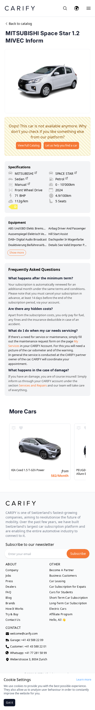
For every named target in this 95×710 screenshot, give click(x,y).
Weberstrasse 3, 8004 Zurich (28, 659)
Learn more (83, 679)
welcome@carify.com (24, 634)
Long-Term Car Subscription (68, 603)
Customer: (28, 646)
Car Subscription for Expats (67, 587)
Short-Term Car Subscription (68, 598)
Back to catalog (20, 23)
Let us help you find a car (61, 145)
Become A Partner (61, 570)
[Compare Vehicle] (13, 428)
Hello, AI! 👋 (57, 620)
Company (12, 570)
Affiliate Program (60, 614)
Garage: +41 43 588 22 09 (26, 640)
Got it (9, 702)
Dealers (11, 587)
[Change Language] (76, 8)
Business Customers (63, 576)
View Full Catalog (28, 145)
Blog (9, 598)
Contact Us (13, 620)
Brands (10, 603)
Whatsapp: (28, 653)
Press (9, 581)
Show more (16, 253)
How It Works (15, 609)
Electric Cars (57, 609)
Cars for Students (61, 592)
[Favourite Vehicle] (21, 428)
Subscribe (78, 553)
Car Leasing (57, 581)
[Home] (20, 8)
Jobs (8, 576)
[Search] (65, 8)
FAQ (8, 592)
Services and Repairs (33, 385)
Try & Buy (12, 614)
